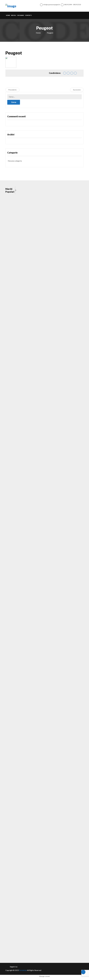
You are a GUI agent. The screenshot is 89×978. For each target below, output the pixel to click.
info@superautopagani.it (51, 4)
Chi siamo (20, 15)
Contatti (28, 15)
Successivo (77, 90)
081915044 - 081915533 (72, 4)
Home (8, 15)
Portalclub (23, 970)
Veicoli (13, 15)
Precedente (12, 90)
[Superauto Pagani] (10, 6)
